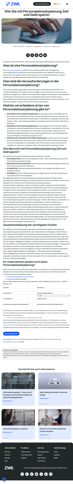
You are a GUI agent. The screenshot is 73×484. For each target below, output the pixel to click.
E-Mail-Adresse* (8, 298)
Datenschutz (62, 468)
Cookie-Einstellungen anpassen (36, 468)
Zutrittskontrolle (26, 455)
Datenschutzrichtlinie (9, 325)
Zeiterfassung (25, 452)
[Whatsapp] (41, 474)
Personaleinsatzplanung (15, 70)
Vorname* (6, 287)
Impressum (52, 468)
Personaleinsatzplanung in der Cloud (20, 277)
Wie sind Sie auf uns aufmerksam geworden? (50, 304)
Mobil (56, 458)
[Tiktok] (36, 55)
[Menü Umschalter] (67, 4)
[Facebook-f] (28, 55)
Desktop (57, 455)
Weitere (24, 458)
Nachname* (40, 287)
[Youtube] (41, 55)
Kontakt (7, 458)
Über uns (7, 452)
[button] (4, 480)
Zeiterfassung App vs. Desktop (15, 429)
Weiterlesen (7, 401)
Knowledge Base (43, 452)
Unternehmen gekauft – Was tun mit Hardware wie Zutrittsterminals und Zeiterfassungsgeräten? (17, 395)
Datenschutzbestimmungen (50, 339)
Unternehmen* (7, 293)
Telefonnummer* (42, 298)
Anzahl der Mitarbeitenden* (45, 293)
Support (40, 455)
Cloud (56, 452)
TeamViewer (41, 458)
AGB (6, 461)
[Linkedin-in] (45, 55)
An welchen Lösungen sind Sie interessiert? (16, 304)
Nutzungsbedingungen (10, 342)
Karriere (7, 455)
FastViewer (41, 461)
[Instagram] (32, 55)
